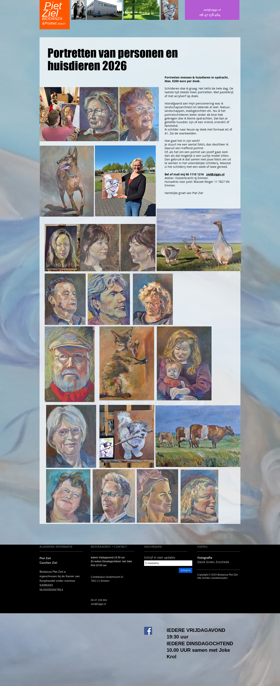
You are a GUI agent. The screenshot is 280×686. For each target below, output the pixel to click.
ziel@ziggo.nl (215, 174)
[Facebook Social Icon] (148, 631)
